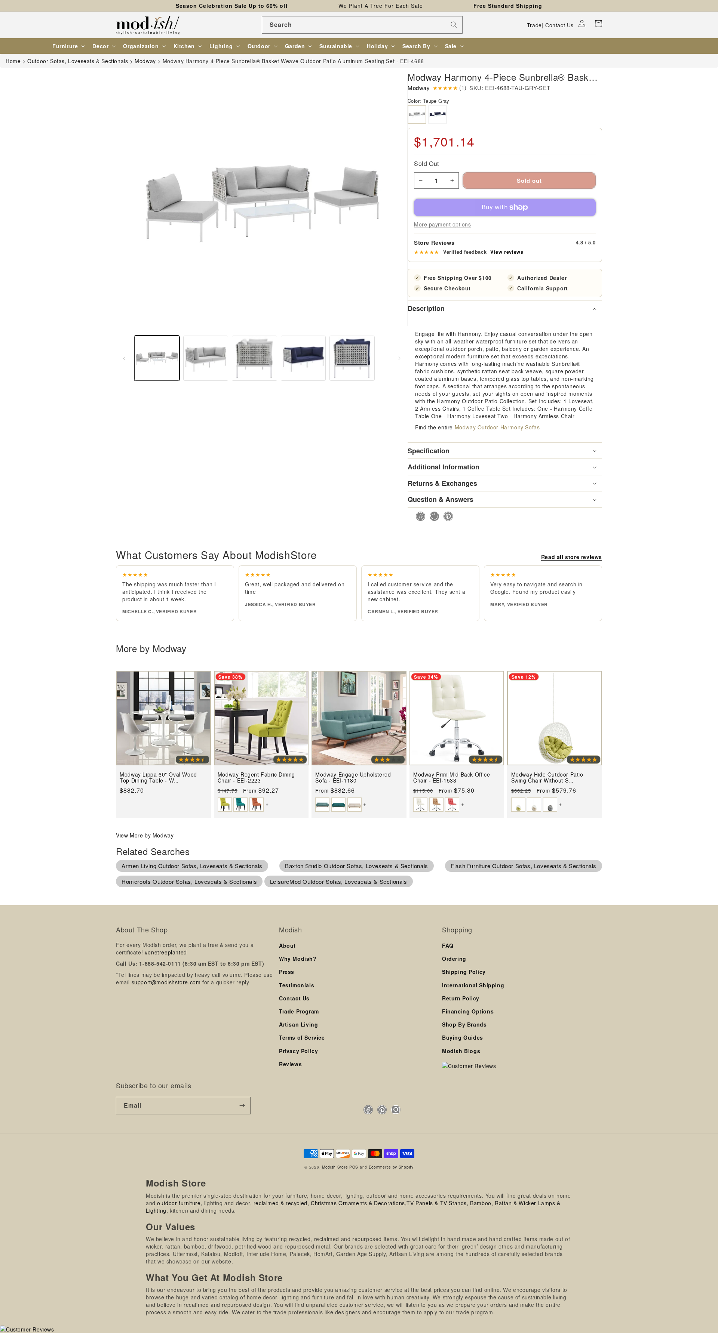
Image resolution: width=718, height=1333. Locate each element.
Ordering (454, 958)
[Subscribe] (242, 1105)
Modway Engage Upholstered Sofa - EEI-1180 (353, 777)
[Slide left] (124, 358)
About (287, 945)
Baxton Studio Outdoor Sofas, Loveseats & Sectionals (356, 866)
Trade (534, 25)
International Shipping (473, 985)
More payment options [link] (442, 224)
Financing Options (468, 1011)
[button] (598, 23)
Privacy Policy (298, 1051)
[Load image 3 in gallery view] (254, 358)
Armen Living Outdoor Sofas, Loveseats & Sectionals (192, 866)
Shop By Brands (464, 1024)
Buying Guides (462, 1037)
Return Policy (460, 998)
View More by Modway (145, 835)
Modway (419, 88)
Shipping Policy (464, 971)
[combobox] (362, 24)
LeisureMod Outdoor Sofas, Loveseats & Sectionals (338, 881)
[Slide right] (399, 358)
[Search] (454, 24)
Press (286, 971)
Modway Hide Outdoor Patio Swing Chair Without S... (547, 777)
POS (353, 1167)
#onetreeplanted (166, 952)
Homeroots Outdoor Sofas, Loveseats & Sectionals (189, 881)
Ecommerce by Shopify (391, 1167)
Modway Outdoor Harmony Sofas (497, 427)
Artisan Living (298, 1024)
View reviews (506, 252)
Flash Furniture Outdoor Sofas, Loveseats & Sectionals (523, 866)
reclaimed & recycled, (281, 1203)
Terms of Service (302, 1037)
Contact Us (559, 25)
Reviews (290, 1064)
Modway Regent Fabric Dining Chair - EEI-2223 (256, 777)
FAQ (448, 945)
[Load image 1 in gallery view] (157, 358)
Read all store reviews (571, 557)
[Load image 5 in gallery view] (303, 358)
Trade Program (299, 1011)
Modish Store (335, 1167)
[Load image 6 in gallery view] (352, 358)
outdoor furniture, (179, 1203)
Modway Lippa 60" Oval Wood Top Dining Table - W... (158, 777)
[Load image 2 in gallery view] (205, 358)
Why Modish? (298, 958)
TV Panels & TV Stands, (437, 1203)
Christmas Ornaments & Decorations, (358, 1203)
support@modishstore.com (166, 982)
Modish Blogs (461, 1051)
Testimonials (296, 985)
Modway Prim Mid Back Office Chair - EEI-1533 (451, 777)
